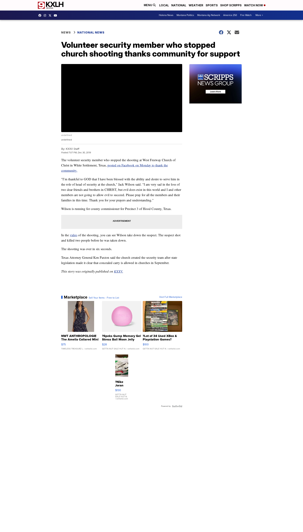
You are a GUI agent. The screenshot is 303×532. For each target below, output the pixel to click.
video (73, 235)
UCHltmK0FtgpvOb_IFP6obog (56, 15)
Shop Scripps (231, 5)
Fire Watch (246, 15)
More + (259, 15)
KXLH (51, 15)
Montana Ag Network (208, 15)
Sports (212, 5)
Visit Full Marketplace (170, 297)
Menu (148, 5)
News (66, 32)
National (178, 5)
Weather (196, 5)
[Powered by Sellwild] (177, 406)
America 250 (230, 15)
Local (164, 5)
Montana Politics (185, 15)
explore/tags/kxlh (46, 15)
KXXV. (118, 271)
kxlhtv (40, 15)
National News (91, 32)
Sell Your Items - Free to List (104, 298)
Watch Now (254, 5)
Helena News (166, 15)
